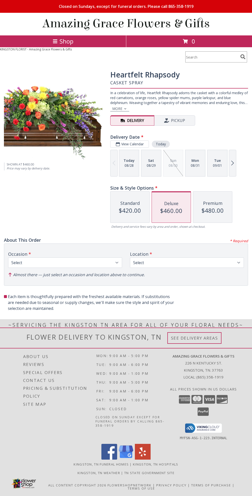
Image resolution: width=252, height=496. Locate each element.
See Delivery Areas (194, 338)
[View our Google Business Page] (126, 458)
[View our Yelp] (143, 458)
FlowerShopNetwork (130, 485)
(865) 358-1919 (209, 377)
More (117, 108)
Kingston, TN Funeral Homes (101, 464)
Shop (66, 41)
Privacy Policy (171, 485)
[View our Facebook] (109, 458)
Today (161, 144)
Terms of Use (141, 488)
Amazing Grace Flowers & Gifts (126, 23)
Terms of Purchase (211, 485)
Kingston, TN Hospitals (155, 464)
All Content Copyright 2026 (77, 485)
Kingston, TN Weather (99, 473)
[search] (243, 57)
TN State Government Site (149, 473)
